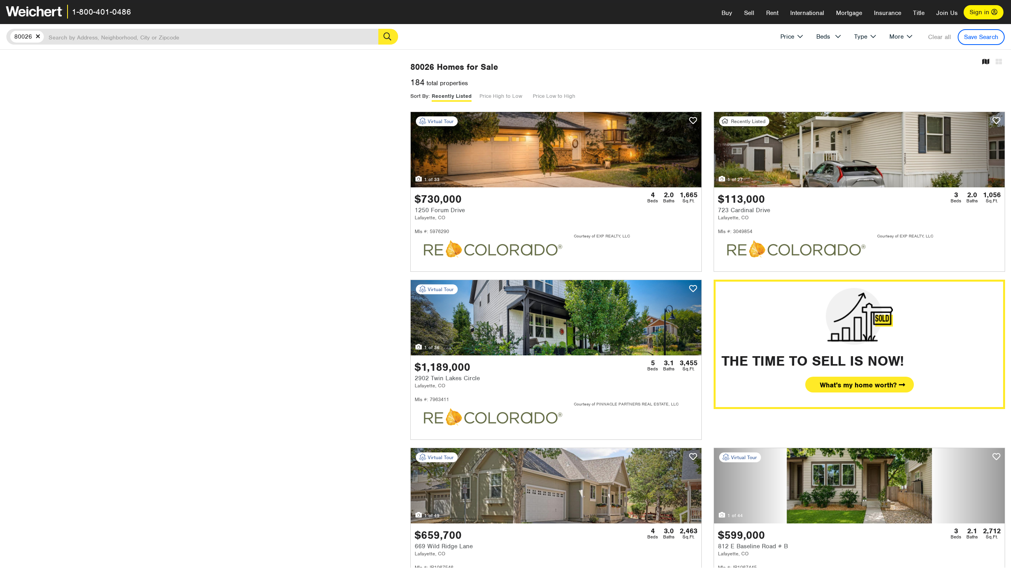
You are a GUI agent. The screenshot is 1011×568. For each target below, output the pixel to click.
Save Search (981, 37)
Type (860, 37)
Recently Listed (452, 96)
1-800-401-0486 (101, 12)
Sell (749, 13)
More (896, 37)
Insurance (887, 13)
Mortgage (849, 13)
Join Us (947, 13)
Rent (772, 13)
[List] (998, 62)
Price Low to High (554, 96)
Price (787, 37)
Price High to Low (500, 96)
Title (919, 13)
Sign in (980, 12)
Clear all (939, 37)
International (807, 13)
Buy (727, 13)
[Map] (985, 62)
